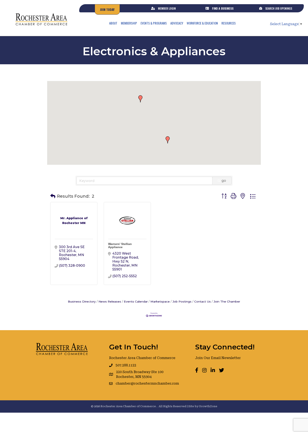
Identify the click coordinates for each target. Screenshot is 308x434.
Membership (129, 23)
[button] (140, 98)
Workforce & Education (202, 23)
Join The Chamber (227, 301)
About (113, 23)
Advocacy (176, 23)
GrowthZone (208, 406)
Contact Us (202, 301)
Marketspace (160, 301)
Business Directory (82, 301)
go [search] (223, 181)
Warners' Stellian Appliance (120, 245)
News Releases (109, 301)
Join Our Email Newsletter (218, 358)
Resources (228, 23)
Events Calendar (136, 301)
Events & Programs (154, 23)
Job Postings (182, 301)
